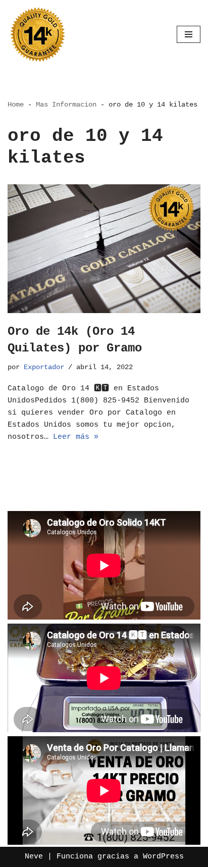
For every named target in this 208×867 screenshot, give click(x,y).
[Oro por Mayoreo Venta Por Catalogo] (38, 34)
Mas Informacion (66, 104)
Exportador (44, 367)
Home (16, 104)
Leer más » (75, 437)
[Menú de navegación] (188, 34)
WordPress (163, 856)
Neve (34, 856)
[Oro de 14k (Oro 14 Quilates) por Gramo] (104, 248)
